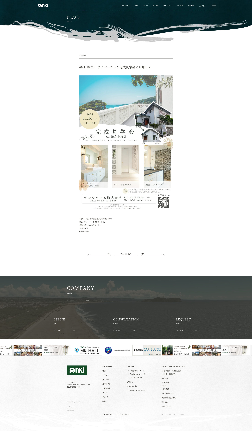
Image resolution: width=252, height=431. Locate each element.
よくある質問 (107, 414)
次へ (142, 254)
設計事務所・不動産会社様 (171, 371)
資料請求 (164, 402)
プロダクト (130, 366)
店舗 (104, 401)
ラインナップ (167, 5)
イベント (145, 5)
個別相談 (191, 5)
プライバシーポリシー (123, 414)
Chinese (80, 401)
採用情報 (165, 389)
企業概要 (165, 383)
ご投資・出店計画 (168, 374)
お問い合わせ (166, 406)
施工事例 (155, 5)
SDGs (164, 386)
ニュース (105, 397)
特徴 (136, 5)
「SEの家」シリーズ (135, 377)
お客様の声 (180, 5)
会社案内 (164, 378)
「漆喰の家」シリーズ (136, 374)
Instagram (71, 406)
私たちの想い (126, 5)
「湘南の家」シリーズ (136, 371)
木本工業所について (168, 393)
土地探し (130, 382)
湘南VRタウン (107, 384)
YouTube (70, 410)
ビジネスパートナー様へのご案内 (173, 366)
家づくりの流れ (132, 386)
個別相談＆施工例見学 (169, 398)
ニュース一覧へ (126, 254)
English (70, 401)
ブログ (104, 392)
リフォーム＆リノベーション (137, 390)
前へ (109, 254)
